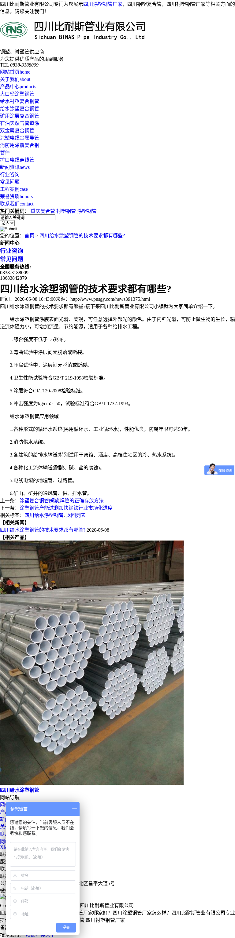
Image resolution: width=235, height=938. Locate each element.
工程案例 (14, 189)
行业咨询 (10, 174)
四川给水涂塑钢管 (44, 515)
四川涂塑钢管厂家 (102, 4)
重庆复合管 (43, 211)
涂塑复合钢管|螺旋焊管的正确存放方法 (62, 500)
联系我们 (16, 203)
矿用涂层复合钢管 (19, 115)
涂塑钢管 (87, 211)
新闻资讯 (15, 167)
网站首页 (15, 72)
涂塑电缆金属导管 (19, 137)
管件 (5, 152)
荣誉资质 (16, 196)
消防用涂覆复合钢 (19, 145)
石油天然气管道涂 (19, 123)
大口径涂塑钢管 (17, 93)
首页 (29, 235)
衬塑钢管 (66, 211)
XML (5, 847)
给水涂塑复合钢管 (19, 108)
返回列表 (76, 515)
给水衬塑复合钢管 (19, 101)
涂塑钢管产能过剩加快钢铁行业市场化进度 (66, 508)
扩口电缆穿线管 (17, 159)
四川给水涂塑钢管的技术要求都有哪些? (82, 235)
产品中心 (18, 86)
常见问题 (10, 181)
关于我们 (15, 79)
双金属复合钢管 (17, 130)
